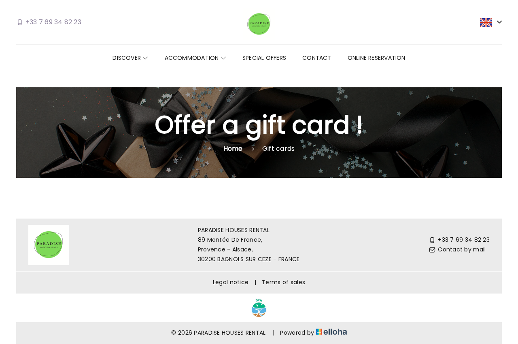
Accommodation (193, 58)
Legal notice (230, 282)
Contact (316, 58)
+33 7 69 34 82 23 (464, 240)
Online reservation (376, 58)
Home (233, 148)
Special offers (264, 58)
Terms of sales (283, 282)
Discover (127, 58)
